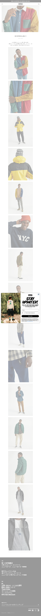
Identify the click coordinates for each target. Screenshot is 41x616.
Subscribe (30, 316)
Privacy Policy (29, 321)
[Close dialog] (38, 294)
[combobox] (23, 313)
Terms (32, 321)
